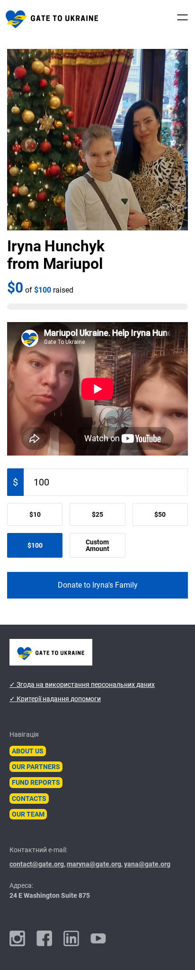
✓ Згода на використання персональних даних (82, 684)
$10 (35, 514)
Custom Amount (97, 545)
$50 (160, 514)
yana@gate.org (147, 864)
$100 (35, 545)
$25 (97, 514)
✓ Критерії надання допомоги (55, 699)
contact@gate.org (36, 864)
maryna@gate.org (94, 864)
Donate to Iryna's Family (98, 585)
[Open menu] (182, 17)
